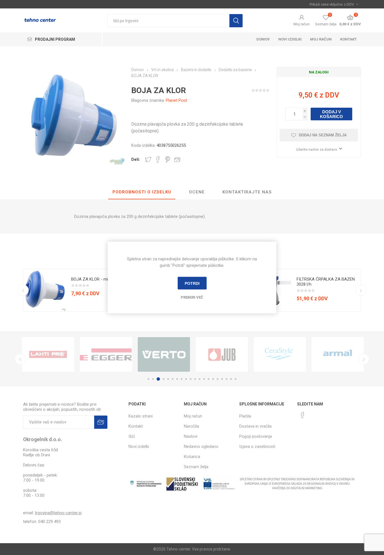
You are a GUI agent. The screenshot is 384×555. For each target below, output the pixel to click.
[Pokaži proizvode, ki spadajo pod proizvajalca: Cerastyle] (280, 354)
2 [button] (153, 379)
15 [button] (213, 379)
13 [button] (204, 379)
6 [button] (172, 379)
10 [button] (190, 379)
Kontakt (348, 39)
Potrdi (192, 283)
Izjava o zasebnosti (257, 446)
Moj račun (301, 24)
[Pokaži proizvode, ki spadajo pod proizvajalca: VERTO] (164, 354)
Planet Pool (176, 100)
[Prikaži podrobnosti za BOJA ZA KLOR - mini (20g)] (44, 290)
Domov (263, 39)
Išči (236, 20)
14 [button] (208, 379)
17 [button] (222, 379)
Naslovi (190, 436)
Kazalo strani (140, 416)
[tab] (141, 192)
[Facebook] (302, 414)
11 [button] (195, 379)
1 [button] (148, 379)
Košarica (192, 456)
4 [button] (163, 379)
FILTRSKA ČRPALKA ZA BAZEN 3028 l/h (326, 282)
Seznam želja (196, 466)
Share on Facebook (158, 159)
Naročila (191, 426)
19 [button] (231, 379)
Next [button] (361, 290)
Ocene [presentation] (197, 192)
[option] (79, 290)
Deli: (135, 159)
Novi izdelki (290, 39)
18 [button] (226, 379)
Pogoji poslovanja (255, 436)
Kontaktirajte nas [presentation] (247, 192)
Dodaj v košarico (331, 114)
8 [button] (181, 379)
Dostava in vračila (255, 426)
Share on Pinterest (168, 159)
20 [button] (235, 379)
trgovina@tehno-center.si (58, 512)
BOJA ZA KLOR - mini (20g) (96, 279)
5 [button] (168, 379)
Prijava (100, 422)
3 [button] (158, 379)
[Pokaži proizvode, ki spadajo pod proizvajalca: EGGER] (106, 354)
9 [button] (186, 379)
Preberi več (192, 297)
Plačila (245, 416)
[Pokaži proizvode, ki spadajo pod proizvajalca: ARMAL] (337, 354)
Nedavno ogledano (201, 446)
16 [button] (217, 379)
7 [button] (177, 379)
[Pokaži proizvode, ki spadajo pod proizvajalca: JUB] (222, 354)
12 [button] (199, 379)
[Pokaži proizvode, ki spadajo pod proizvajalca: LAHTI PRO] (48, 354)
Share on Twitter (148, 159)
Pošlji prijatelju (177, 159)
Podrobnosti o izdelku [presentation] (141, 192)
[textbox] (168, 20)
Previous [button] (23, 290)
